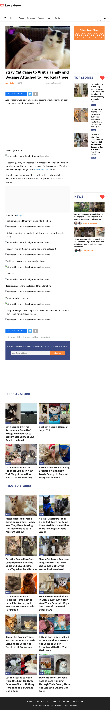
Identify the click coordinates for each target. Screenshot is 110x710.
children (35, 337)
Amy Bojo (9, 83)
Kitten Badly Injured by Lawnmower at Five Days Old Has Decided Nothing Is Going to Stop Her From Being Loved (97, 144)
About (29, 701)
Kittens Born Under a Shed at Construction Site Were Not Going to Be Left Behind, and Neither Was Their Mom (54, 643)
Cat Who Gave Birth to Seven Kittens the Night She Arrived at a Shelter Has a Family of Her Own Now (97, 118)
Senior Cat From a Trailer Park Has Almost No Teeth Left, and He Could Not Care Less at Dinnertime (20, 642)
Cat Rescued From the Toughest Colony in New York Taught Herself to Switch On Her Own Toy (19, 472)
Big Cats (58, 18)
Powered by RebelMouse (102, 20)
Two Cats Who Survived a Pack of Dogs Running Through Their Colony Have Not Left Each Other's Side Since (54, 684)
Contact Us (55, 701)
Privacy (66, 701)
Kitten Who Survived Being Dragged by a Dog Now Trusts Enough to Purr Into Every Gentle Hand (54, 472)
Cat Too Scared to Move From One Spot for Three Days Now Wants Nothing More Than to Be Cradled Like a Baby (19, 684)
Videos (21, 18)
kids (18, 337)
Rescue (41, 18)
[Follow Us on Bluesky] (95, 35)
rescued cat (45, 337)
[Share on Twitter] (30, 94)
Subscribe (57, 353)
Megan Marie (86, 223)
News (49, 18)
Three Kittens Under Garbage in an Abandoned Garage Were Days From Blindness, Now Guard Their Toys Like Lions (89, 243)
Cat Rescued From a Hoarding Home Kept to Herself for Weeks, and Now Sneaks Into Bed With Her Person (20, 603)
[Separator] (35, 94)
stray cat (26, 337)
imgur (20, 215)
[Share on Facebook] (16, 94)
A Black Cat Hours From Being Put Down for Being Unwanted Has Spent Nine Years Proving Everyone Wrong (54, 525)
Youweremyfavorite (42, 169)
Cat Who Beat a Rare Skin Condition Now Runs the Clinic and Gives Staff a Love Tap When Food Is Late (21, 564)
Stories (12, 18)
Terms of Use (77, 701)
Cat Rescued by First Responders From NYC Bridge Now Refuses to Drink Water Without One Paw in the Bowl (19, 433)
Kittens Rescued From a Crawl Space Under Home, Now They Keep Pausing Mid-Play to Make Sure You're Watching (20, 525)
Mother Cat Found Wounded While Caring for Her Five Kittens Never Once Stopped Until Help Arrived (88, 216)
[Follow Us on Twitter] (83, 35)
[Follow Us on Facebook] (77, 35)
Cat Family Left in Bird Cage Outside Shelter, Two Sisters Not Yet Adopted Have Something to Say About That (97, 93)
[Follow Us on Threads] (101, 35)
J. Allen (84, 251)
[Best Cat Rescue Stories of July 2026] (54, 413)
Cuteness (31, 18)
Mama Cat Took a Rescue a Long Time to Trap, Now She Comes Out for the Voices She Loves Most (54, 564)
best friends (10, 337)
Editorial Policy (42, 701)
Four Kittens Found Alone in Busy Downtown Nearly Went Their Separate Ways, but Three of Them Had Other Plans (54, 603)
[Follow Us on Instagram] (89, 35)
